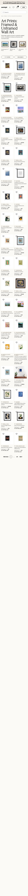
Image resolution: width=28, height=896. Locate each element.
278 (17, 456)
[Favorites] (13, 7)
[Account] (10, 7)
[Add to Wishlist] (3, 61)
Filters (8, 57)
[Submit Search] (3, 12)
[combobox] (14, 12)
